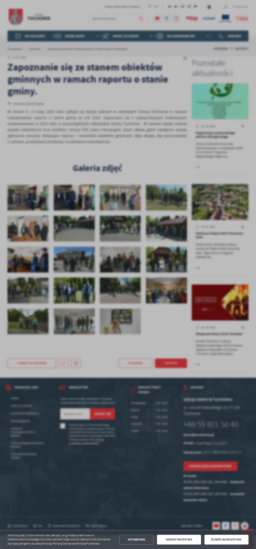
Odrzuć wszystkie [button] (179, 540)
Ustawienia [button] (136, 540)
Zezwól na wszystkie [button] (226, 540)
